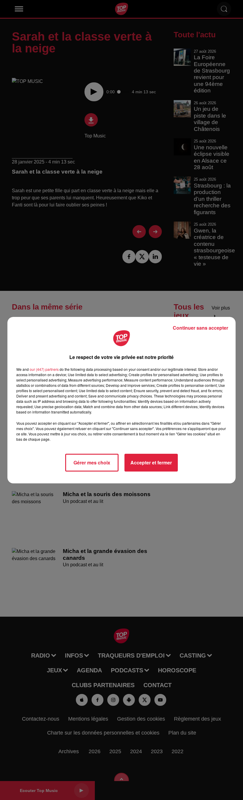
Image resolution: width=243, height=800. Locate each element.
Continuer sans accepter (200, 327)
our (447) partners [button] (44, 369)
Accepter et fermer (151, 462)
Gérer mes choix (91, 462)
